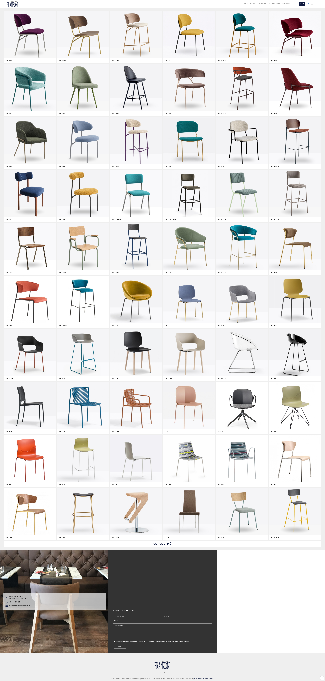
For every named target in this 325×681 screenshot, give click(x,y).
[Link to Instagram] (161, 672)
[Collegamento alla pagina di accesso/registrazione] (312, 4)
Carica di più (162, 543)
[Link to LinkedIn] (164, 672)
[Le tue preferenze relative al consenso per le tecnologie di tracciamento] (322, 678)
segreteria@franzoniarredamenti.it (20, 606)
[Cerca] (316, 4)
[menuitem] (245, 4)
